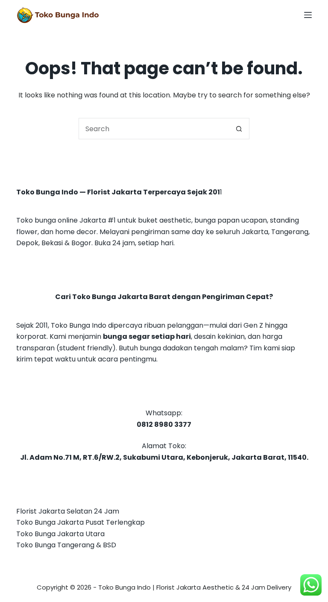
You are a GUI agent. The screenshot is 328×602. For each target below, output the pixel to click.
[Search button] (238, 128)
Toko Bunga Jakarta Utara (60, 534)
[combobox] (153, 128)
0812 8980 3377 (164, 424)
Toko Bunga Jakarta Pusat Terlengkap (80, 522)
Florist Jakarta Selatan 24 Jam (67, 511)
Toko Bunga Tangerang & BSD (66, 545)
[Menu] (308, 15)
